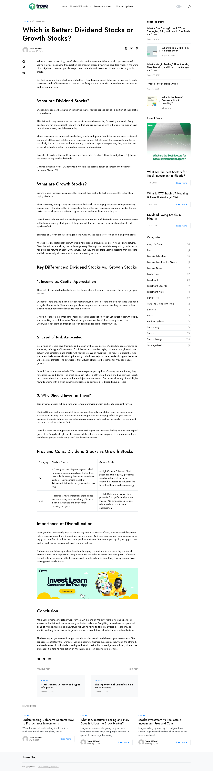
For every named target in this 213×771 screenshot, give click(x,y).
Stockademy (153, 327)
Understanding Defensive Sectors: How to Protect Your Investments (48, 721)
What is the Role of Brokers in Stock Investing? (172, 100)
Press (150, 315)
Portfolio (151, 309)
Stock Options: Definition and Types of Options (60, 686)
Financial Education (156, 256)
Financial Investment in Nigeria (162, 262)
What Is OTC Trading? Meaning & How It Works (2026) (167, 195)
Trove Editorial (35, 48)
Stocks (25, 21)
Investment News (155, 291)
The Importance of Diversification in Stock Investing (114, 686)
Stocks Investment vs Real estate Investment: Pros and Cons (159, 721)
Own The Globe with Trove (160, 303)
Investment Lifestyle (157, 286)
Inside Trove (153, 274)
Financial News (154, 268)
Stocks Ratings (154, 339)
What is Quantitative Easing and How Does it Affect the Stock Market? (104, 721)
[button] (180, 6)
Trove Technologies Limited (48, 766)
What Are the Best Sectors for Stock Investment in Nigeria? (166, 173)
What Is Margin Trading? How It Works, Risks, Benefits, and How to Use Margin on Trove (168, 67)
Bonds (150, 250)
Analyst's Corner (155, 244)
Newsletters (153, 297)
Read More (181, 182)
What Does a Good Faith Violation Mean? (175, 49)
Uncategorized (154, 345)
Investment (152, 280)
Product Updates (155, 321)
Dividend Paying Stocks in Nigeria (164, 216)
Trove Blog (29, 757)
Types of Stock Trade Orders (162, 83)
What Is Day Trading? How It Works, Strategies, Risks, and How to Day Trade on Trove (168, 31)
